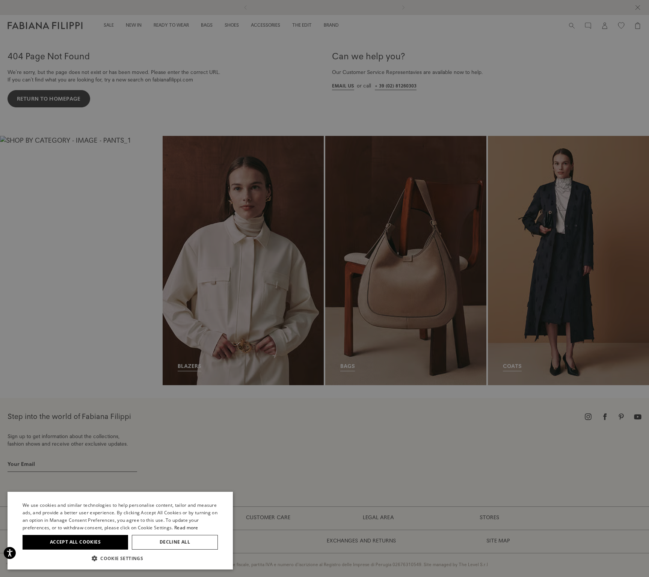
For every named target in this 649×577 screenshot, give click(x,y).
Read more (186, 527)
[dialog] (324, 288)
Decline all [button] (175, 542)
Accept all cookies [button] (75, 542)
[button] (120, 558)
